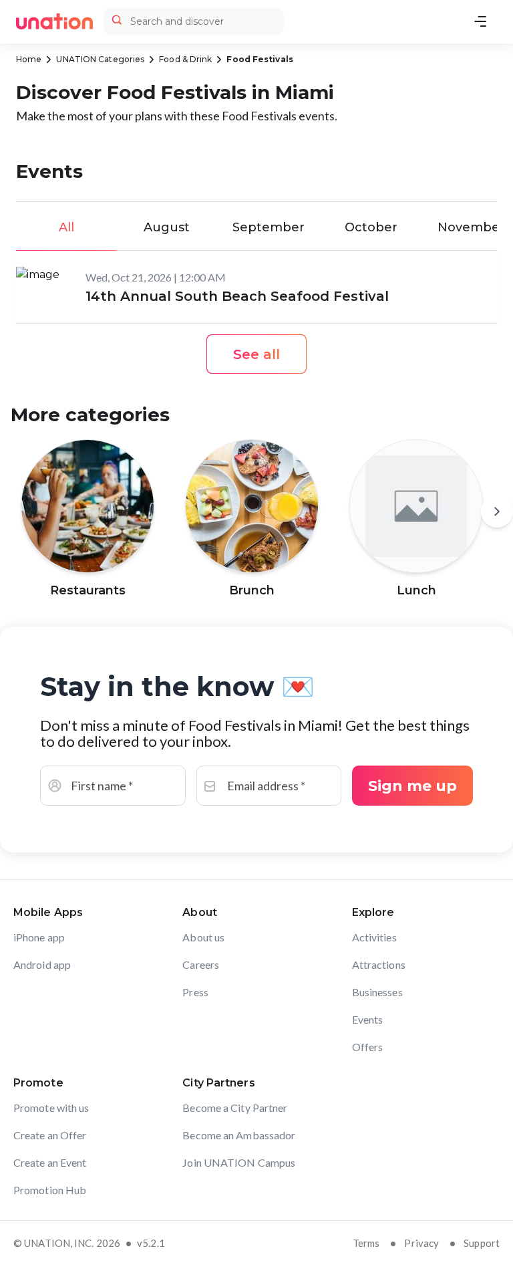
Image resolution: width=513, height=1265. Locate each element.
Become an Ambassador (238, 1135)
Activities (374, 937)
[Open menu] (480, 21)
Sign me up (412, 786)
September (268, 227)
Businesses (377, 992)
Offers (367, 1046)
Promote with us (51, 1107)
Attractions (378, 964)
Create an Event (50, 1162)
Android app (42, 964)
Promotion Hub (49, 1189)
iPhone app (39, 937)
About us (203, 937)
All (66, 227)
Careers (200, 964)
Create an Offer (50, 1135)
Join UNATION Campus (238, 1162)
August (167, 227)
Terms (366, 1243)
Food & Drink (185, 59)
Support (482, 1243)
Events (367, 1019)
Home (28, 59)
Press (195, 992)
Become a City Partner (234, 1107)
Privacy (421, 1243)
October (371, 227)
